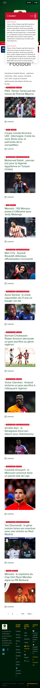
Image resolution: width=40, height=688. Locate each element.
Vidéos (26, 642)
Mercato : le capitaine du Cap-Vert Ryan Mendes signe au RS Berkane (19, 577)
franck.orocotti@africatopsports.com (35, 637)
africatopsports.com (32, 684)
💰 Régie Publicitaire (27, 648)
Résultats (27, 639)
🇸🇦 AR (35, 2)
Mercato (13, 205)
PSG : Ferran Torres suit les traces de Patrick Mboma (20, 92)
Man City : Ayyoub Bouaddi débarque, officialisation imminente (19, 256)
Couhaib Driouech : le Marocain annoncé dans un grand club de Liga (19, 473)
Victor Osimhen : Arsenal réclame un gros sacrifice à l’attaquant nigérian (20, 385)
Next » (30, 614)
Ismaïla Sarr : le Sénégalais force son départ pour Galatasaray (19, 431)
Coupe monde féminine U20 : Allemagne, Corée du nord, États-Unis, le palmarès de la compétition (20, 139)
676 (22, 614)
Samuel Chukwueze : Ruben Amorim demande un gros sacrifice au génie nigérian (19, 340)
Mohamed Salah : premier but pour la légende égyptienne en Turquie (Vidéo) (19, 165)
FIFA (8, 205)
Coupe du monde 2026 (23, 157)
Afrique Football (11, 87)
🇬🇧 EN (29, 2)
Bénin (8, 129)
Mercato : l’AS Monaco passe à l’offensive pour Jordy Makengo (18, 211)
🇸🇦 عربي (26, 661)
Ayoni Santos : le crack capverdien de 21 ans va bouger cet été (18, 298)
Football (19, 87)
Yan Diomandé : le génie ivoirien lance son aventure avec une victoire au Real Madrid (20, 530)
